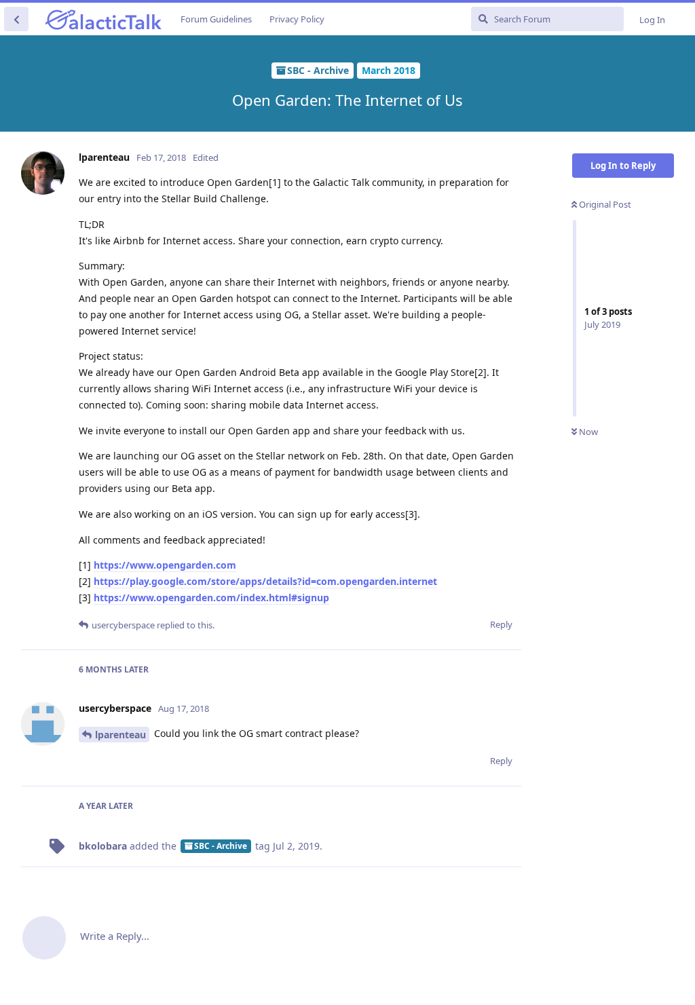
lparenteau (120, 734)
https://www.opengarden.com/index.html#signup (211, 597)
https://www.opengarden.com (165, 564)
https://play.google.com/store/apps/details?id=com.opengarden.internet (265, 581)
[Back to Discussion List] (16, 19)
